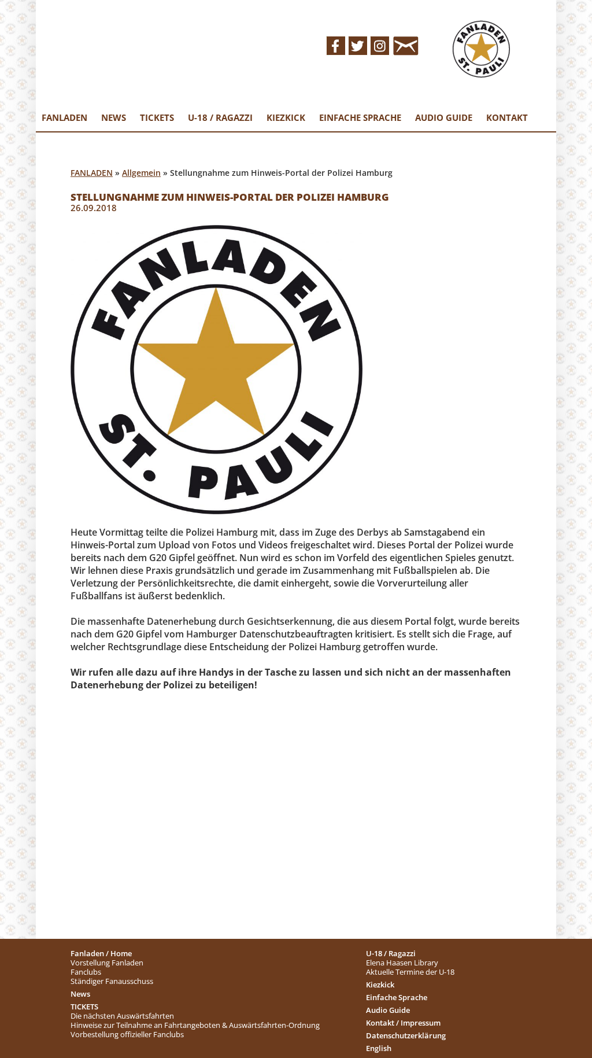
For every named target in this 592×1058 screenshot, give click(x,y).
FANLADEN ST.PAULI (191, 44)
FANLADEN (92, 172)
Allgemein (141, 172)
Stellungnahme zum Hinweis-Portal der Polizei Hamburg (230, 197)
